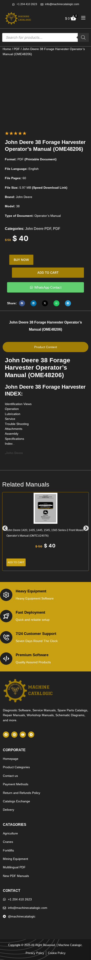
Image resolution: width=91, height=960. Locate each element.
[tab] (45, 347)
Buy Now (21, 260)
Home (7, 49)
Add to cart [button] (16, 562)
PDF (17, 49)
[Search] (83, 37)
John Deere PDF (38, 229)
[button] (22, 303)
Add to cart (48, 272)
